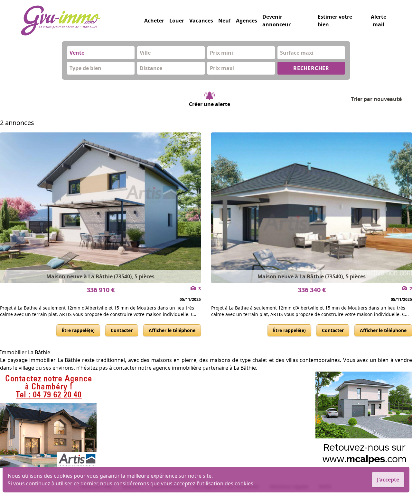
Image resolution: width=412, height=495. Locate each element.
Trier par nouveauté (376, 99)
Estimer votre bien (335, 20)
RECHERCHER (311, 68)
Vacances (201, 20)
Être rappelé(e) (78, 330)
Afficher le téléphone (172, 330)
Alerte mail (378, 20)
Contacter (122, 330)
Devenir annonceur (276, 20)
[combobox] (101, 52)
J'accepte (388, 479)
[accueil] (82, 20)
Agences (246, 20)
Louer (176, 20)
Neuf (224, 20)
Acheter (154, 20)
